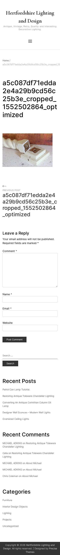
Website (7, 322)
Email (7, 308)
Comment (9, 251)
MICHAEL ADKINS (12, 463)
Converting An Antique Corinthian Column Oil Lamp (26, 404)
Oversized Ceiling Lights (15, 418)
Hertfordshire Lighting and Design (30, 17)
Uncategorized (10, 526)
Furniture (7, 500)
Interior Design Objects (15, 506)
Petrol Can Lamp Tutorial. (16, 389)
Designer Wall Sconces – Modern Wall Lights (26, 412)
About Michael (34, 463)
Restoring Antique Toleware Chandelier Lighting (28, 396)
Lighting (6, 513)
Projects (6, 519)
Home (6, 60)
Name (7, 294)
